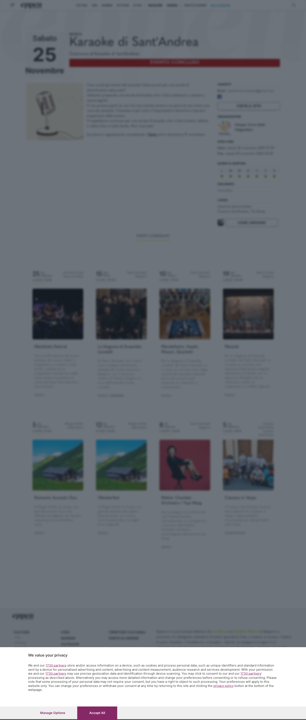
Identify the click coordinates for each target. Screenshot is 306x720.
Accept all (97, 713)
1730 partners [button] (56, 665)
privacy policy (223, 686)
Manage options (52, 713)
